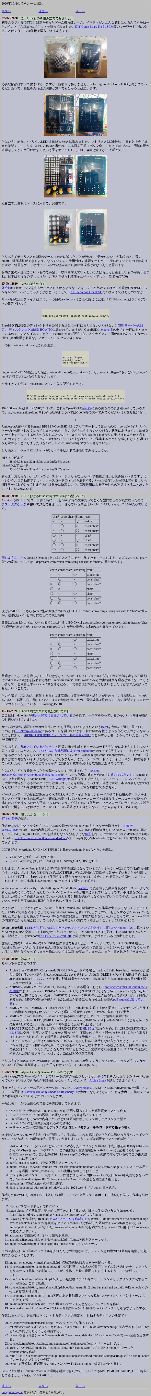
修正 (88, 834)
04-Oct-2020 (10, 958)
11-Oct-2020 (9, 711)
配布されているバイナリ (37, 746)
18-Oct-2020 (10, 495)
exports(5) (106, 329)
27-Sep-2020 (10, 818)
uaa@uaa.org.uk (12, 1392)
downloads (84, 1087)
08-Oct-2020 (10, 814)
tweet (104, 727)
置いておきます (121, 774)
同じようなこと (13, 557)
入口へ (80, 11)
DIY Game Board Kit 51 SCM (94, 26)
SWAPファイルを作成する (69, 1218)
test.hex (83, 888)
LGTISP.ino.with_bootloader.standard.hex (41, 838)
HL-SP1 (88, 1028)
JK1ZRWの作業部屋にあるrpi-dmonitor (65, 750)
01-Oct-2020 (10, 1072)
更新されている (62, 715)
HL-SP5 (14, 1032)
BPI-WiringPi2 (59, 779)
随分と (36, 715)
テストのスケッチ (14, 504)
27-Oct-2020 (10, 18)
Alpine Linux (97, 1080)
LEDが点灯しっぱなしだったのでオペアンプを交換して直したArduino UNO (80, 927)
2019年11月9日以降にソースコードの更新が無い (57, 735)
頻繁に (46, 715)
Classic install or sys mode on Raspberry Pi (50, 1092)
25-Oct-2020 (10, 283)
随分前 (6, 288)
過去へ (43, 11)
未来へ (6, 11)
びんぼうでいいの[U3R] (55, 936)
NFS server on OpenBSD (86, 292)
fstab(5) (87, 408)
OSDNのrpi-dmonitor (28, 731)
